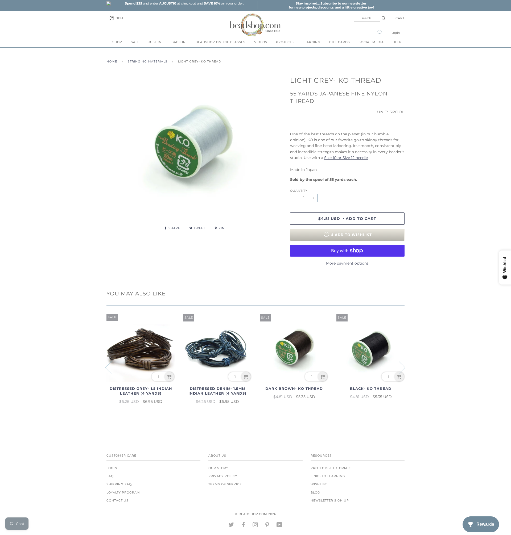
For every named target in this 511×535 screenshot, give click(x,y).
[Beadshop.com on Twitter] (231, 526)
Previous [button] (111, 367)
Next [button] (399, 367)
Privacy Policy (222, 476)
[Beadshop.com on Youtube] (279, 526)
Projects (285, 42)
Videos (260, 42)
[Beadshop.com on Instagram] (255, 526)
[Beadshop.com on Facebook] (243, 526)
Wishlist (319, 484)
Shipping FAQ (119, 484)
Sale (135, 42)
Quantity (298, 191)
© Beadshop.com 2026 (255, 514)
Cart (400, 18)
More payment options (347, 263)
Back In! (179, 42)
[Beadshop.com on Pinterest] (267, 526)
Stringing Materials (147, 61)
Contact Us (117, 500)
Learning (311, 42)
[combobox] (367, 18)
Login (396, 33)
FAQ (110, 476)
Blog (315, 492)
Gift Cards (339, 42)
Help (119, 18)
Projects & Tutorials (331, 468)
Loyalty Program (123, 492)
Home (111, 61)
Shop (117, 42)
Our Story (218, 468)
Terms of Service (225, 484)
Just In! (155, 42)
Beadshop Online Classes (220, 42)
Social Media (371, 42)
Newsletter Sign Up (330, 500)
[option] (184, 3)
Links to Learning (328, 476)
